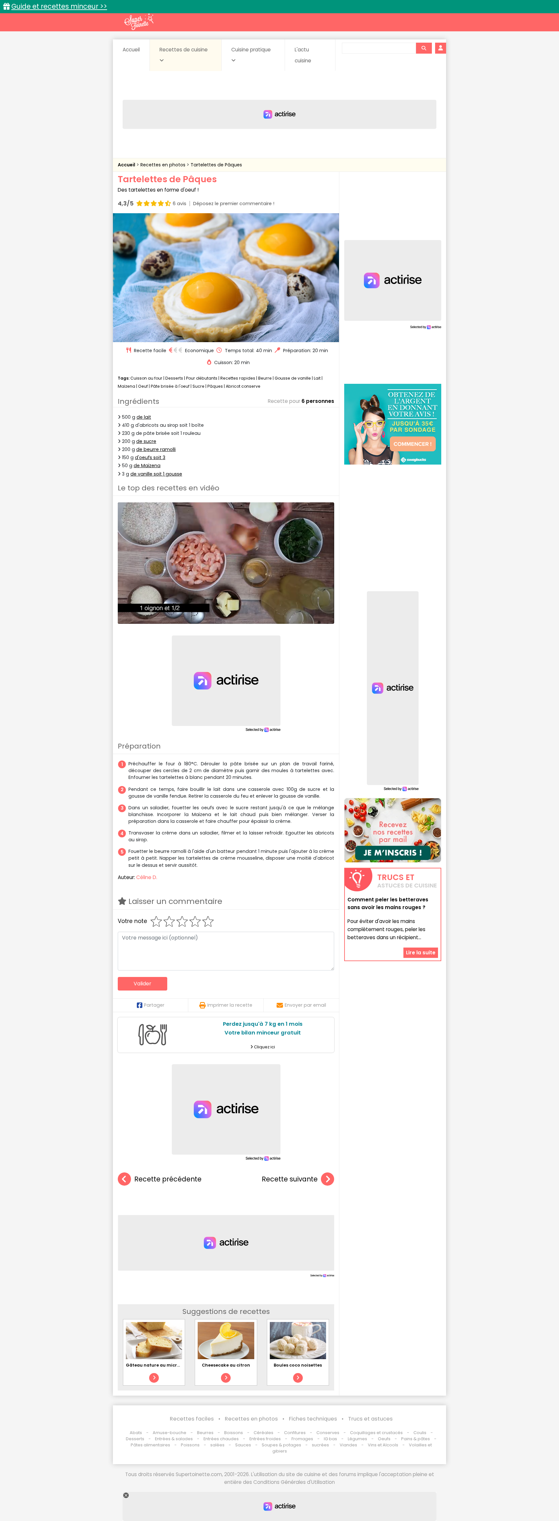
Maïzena (126, 386)
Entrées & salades (174, 1439)
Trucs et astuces (370, 1418)
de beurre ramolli (156, 449)
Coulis (419, 1432)
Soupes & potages (281, 1445)
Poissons (190, 1445)
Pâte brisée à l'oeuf (170, 386)
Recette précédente (168, 1179)
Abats (136, 1432)
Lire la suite (420, 952)
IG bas (330, 1439)
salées (217, 1445)
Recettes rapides (237, 378)
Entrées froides (265, 1439)
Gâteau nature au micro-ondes (161, 1365)
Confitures (295, 1432)
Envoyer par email (305, 1005)
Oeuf (143, 386)
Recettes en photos (163, 165)
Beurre (265, 378)
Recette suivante (290, 1179)
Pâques (215, 386)
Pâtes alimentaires (150, 1445)
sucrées (320, 1445)
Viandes (348, 1445)
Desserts (174, 378)
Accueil (131, 49)
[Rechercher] (424, 48)
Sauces (243, 1445)
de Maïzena (147, 465)
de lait (144, 417)
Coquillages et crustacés (376, 1432)
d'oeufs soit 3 (150, 457)
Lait (317, 378)
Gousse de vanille (293, 378)
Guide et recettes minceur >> (59, 6)
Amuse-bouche (169, 1432)
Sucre (198, 386)
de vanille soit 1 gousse (156, 474)
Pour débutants (201, 378)
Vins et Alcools (383, 1445)
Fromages (302, 1439)
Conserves (327, 1432)
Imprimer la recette (229, 1005)
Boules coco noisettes (298, 1365)
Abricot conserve (243, 386)
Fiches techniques (313, 1418)
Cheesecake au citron (226, 1365)
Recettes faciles (192, 1418)
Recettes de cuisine (183, 49)
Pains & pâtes (415, 1439)
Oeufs (384, 1439)
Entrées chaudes (221, 1439)
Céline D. (146, 877)
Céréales (263, 1432)
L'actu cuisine (303, 55)
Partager (154, 1005)
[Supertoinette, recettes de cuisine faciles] (138, 21)
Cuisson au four (146, 378)
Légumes (357, 1439)
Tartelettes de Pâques (216, 165)
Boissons (233, 1432)
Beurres (205, 1432)
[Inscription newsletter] (392, 830)
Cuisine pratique (251, 49)
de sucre (146, 441)
